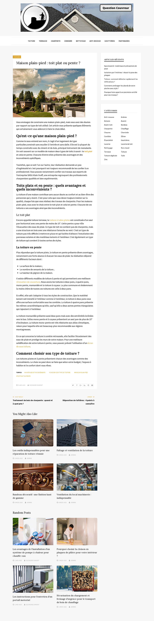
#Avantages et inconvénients (34, 372)
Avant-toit (108, 125)
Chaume (107, 132)
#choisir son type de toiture (59, 372)
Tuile (123, 155)
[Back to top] (151, 618)
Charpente (55, 41)
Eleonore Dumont (36, 385)
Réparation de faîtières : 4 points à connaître (78, 402)
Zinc (105, 159)
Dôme (123, 136)
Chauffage (125, 128)
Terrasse (43, 41)
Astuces (107, 121)
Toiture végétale (110, 155)
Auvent (123, 121)
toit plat (88, 151)
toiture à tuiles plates (60, 220)
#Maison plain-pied (81, 372)
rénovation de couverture (28, 281)
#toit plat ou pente (23, 376)
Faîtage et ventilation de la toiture (75, 450)
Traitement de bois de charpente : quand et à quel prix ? (33, 402)
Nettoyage (81, 41)
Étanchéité (108, 140)
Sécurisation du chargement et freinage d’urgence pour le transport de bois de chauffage (76, 599)
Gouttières (110, 41)
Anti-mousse (95, 41)
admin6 (29, 458)
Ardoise (124, 117)
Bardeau (124, 125)
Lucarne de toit (127, 144)
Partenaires (124, 41)
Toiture (31, 41)
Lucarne (107, 144)
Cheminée (68, 41)
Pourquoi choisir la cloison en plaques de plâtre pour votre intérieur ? (77, 552)
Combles (107, 136)
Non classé (125, 148)
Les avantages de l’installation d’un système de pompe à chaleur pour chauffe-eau (31, 552)
